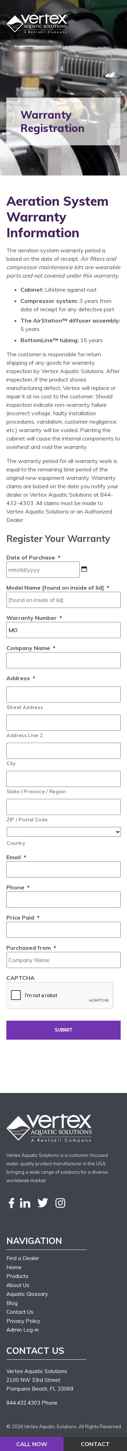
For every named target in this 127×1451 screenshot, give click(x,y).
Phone (18, 887)
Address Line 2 (25, 735)
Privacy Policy (23, 1321)
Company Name (30, 647)
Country (16, 843)
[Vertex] (37, 23)
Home (14, 1267)
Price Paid (23, 917)
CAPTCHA (20, 977)
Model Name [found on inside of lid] (57, 587)
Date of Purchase (33, 557)
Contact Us (20, 1311)
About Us (17, 1285)
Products (17, 1276)
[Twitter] (42, 1203)
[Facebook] (11, 1203)
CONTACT (95, 1443)
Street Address (25, 707)
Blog (12, 1303)
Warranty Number (34, 617)
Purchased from (31, 947)
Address (20, 678)
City (11, 763)
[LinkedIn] (25, 1203)
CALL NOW (31, 1443)
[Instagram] (60, 1203)
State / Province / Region (36, 791)
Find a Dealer (22, 1258)
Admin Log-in (22, 1329)
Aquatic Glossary (27, 1294)
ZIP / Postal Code (27, 819)
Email (16, 857)
